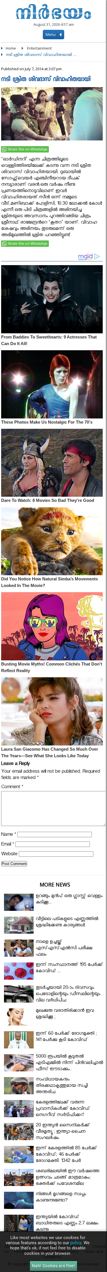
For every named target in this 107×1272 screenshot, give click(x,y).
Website (9, 855)
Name (8, 835)
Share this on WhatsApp (28, 149)
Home (11, 48)
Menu (51, 34)
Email (7, 845)
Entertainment (39, 48)
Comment (12, 787)
